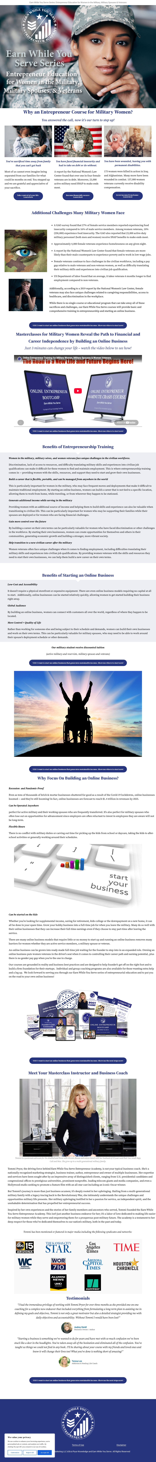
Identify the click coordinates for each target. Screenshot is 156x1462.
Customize (15, 1452)
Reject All (30, 1452)
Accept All (45, 1452)
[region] (30, 1445)
